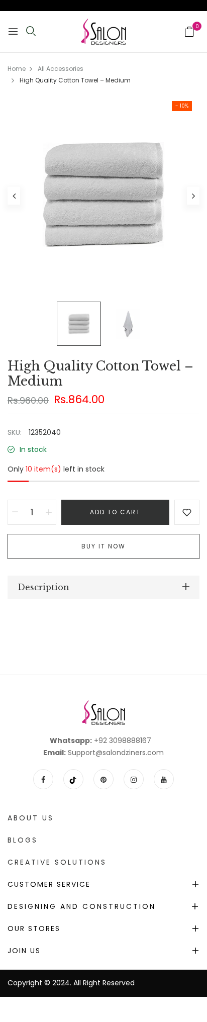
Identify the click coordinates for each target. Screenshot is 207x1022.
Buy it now (103, 546)
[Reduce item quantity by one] (15, 512)
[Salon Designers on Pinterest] (103, 779)
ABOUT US (31, 818)
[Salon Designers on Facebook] (43, 779)
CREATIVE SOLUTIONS (57, 862)
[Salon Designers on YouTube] (164, 779)
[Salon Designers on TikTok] (73, 779)
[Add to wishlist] (186, 512)
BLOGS (23, 840)
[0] (189, 32)
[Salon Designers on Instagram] (134, 779)
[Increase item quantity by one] (49, 512)
